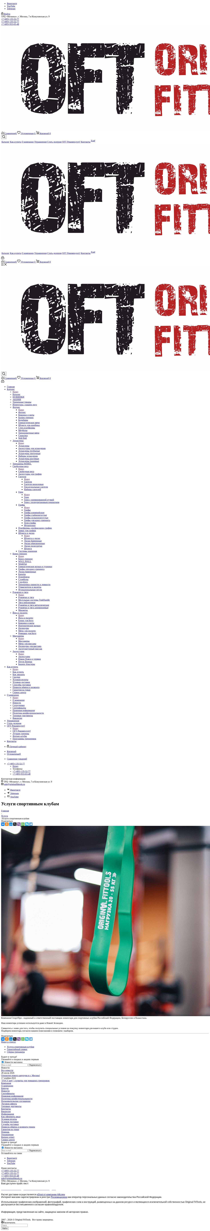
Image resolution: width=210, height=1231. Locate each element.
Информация (7, 1114)
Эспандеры (23, 446)
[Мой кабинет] (2, 258)
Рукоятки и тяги (26, 597)
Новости (5, 1091)
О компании (19, 700)
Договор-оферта (9, 1104)
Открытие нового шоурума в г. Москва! (20, 1075)
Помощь (5, 1132)
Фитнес (22, 412)
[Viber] (19, 824)
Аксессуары (24, 656)
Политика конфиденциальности (16, 1098)
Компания (6, 1083)
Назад (15, 392)
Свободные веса (26, 471)
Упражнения (7, 1134)
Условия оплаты (9, 1119)
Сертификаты (8, 1093)
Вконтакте (12, 3)
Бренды (5, 1088)
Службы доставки (10, 1124)
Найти (4, 1228)
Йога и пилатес (25, 618)
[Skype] (27, 824)
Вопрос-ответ (7, 1137)
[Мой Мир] (11, 824)
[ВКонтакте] (3, 824)
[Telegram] (31, 824)
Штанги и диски (32, 538)
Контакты (6, 1109)
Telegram (11, 8)
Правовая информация (12, 1096)
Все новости (7, 1070)
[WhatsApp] (23, 824)
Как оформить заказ (10, 1116)
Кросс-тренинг (25, 559)
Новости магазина (13, 1062)
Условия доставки (10, 1122)
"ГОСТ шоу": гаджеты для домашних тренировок (25, 1080)
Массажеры (24, 641)
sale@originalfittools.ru (14, 784)
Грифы (27, 510)
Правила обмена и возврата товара (18, 1127)
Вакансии (6, 1111)
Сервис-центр (8, 1139)
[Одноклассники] (7, 824)
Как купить (18, 672)
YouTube (11, 6)
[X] (15, 824)
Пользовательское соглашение (16, 1101)
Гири (26, 497)
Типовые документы (11, 1106)
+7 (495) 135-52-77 (10, 19)
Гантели (28, 482)
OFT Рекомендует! (22, 731)
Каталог (16, 394)
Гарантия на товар (10, 1129)
